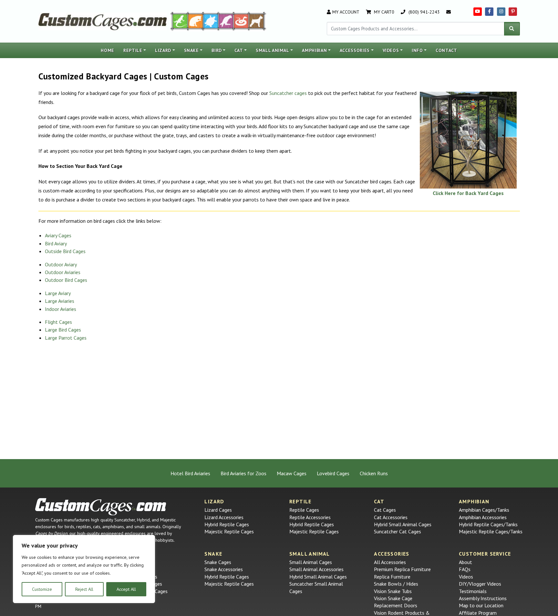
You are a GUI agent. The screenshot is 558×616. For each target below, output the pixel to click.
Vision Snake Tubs (393, 591)
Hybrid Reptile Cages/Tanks (488, 524)
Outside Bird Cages (65, 251)
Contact (446, 50)
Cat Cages (385, 510)
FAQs (464, 569)
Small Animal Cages (310, 562)
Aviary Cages (58, 235)
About (465, 562)
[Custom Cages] (100, 507)
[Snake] (241, 20)
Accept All (126, 589)
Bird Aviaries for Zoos (243, 473)
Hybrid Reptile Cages (226, 524)
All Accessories (390, 562)
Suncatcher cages (288, 93)
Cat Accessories (391, 517)
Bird (217, 50)
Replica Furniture (392, 576)
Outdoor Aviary (61, 264)
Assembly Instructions (483, 598)
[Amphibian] (211, 20)
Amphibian (314, 50)
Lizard (163, 50)
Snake (191, 50)
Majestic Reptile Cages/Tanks (490, 531)
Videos (391, 50)
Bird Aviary (56, 243)
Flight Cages (58, 322)
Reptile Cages (304, 510)
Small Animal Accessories (316, 569)
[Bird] (226, 20)
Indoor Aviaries (60, 309)
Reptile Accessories (310, 517)
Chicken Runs (374, 473)
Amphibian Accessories (483, 517)
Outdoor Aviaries (62, 272)
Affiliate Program (478, 613)
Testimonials (473, 591)
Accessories (355, 50)
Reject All (84, 589)
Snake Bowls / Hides (396, 583)
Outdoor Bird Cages (66, 280)
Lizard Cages (218, 510)
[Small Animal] (258, 20)
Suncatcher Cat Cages (397, 531)
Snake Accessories (223, 569)
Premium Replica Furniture (402, 569)
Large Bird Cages (63, 329)
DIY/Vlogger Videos (480, 583)
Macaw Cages (291, 473)
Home (107, 50)
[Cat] (195, 20)
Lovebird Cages (333, 473)
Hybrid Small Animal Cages (402, 524)
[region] (84, 569)
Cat (238, 50)
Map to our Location (481, 605)
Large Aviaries (59, 301)
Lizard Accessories (223, 517)
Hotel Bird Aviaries (190, 473)
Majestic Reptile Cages (229, 531)
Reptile (132, 50)
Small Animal (272, 50)
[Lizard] (179, 20)
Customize (42, 589)
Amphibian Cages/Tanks (484, 510)
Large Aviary (58, 293)
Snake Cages (217, 562)
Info (417, 50)
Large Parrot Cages (66, 337)
